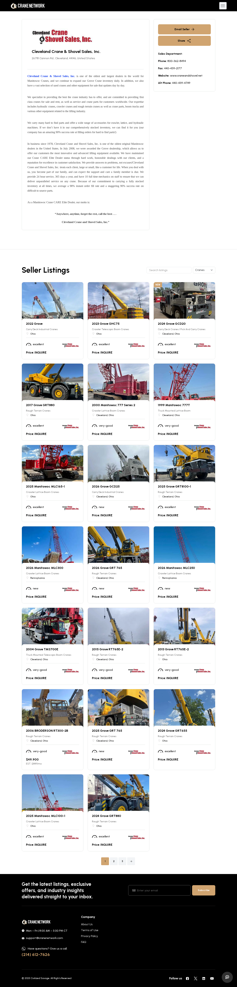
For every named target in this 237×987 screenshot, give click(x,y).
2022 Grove (34, 324)
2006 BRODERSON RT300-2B (47, 731)
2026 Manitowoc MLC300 (44, 568)
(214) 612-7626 (36, 954)
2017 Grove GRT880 (40, 405)
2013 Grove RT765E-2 (173, 649)
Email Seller (182, 29)
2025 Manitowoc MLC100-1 (45, 816)
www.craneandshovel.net (186, 75)
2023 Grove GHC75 (106, 324)
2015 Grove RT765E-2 (107, 649)
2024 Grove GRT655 (172, 731)
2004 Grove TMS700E (42, 649)
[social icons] (187, 978)
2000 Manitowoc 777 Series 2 (113, 405)
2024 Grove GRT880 (106, 816)
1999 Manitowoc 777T (174, 405)
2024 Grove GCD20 (172, 324)
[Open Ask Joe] (227, 977)
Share (181, 40)
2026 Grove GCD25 (106, 486)
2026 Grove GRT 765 (107, 568)
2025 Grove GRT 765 (107, 731)
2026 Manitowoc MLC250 (176, 568)
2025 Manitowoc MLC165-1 (45, 486)
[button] (131, 861)
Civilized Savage (40, 978)
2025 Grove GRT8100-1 (174, 486)
